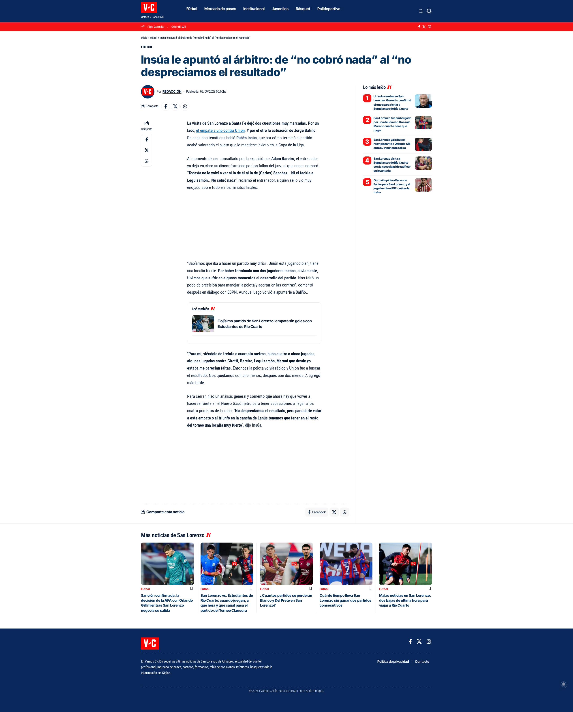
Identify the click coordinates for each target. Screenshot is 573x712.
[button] (421, 11)
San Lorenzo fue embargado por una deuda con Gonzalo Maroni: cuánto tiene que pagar (392, 124)
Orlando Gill (178, 26)
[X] (424, 27)
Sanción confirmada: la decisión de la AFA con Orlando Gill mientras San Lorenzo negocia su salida (167, 603)
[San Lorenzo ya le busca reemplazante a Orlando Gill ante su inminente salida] (423, 144)
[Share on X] (175, 106)
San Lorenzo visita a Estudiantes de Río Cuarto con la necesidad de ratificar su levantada (392, 165)
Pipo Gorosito (156, 26)
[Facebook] (419, 27)
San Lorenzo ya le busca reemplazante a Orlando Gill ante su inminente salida (392, 144)
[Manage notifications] (563, 684)
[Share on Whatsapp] (184, 106)
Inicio (144, 37)
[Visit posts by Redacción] (147, 91)
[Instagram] (429, 27)
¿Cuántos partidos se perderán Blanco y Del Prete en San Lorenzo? (286, 600)
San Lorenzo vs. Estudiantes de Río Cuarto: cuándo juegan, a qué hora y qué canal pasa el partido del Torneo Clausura (227, 603)
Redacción (171, 92)
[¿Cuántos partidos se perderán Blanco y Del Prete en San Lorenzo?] (286, 564)
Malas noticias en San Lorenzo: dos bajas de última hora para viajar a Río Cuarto (405, 600)
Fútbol (153, 37)
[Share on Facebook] (165, 106)
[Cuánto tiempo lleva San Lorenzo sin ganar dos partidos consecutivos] (346, 564)
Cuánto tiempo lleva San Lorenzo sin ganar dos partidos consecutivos (345, 600)
